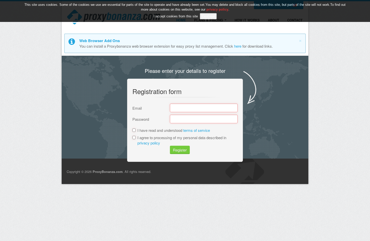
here (237, 46)
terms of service (196, 130)
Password (140, 119)
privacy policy (148, 142)
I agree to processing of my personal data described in (181, 140)
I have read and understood (173, 130)
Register (180, 150)
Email (137, 108)
